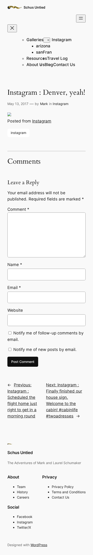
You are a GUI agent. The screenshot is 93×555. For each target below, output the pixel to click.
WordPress (39, 545)
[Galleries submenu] (46, 40)
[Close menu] (12, 28)
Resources (36, 58)
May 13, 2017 (17, 104)
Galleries (34, 39)
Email (14, 287)
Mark (44, 104)
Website (15, 310)
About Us (35, 64)
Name (14, 264)
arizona (43, 46)
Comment (18, 209)
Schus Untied (34, 7)
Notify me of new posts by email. (45, 349)
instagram (18, 133)
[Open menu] (81, 18)
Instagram (62, 39)
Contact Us (64, 64)
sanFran (44, 52)
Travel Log (57, 58)
